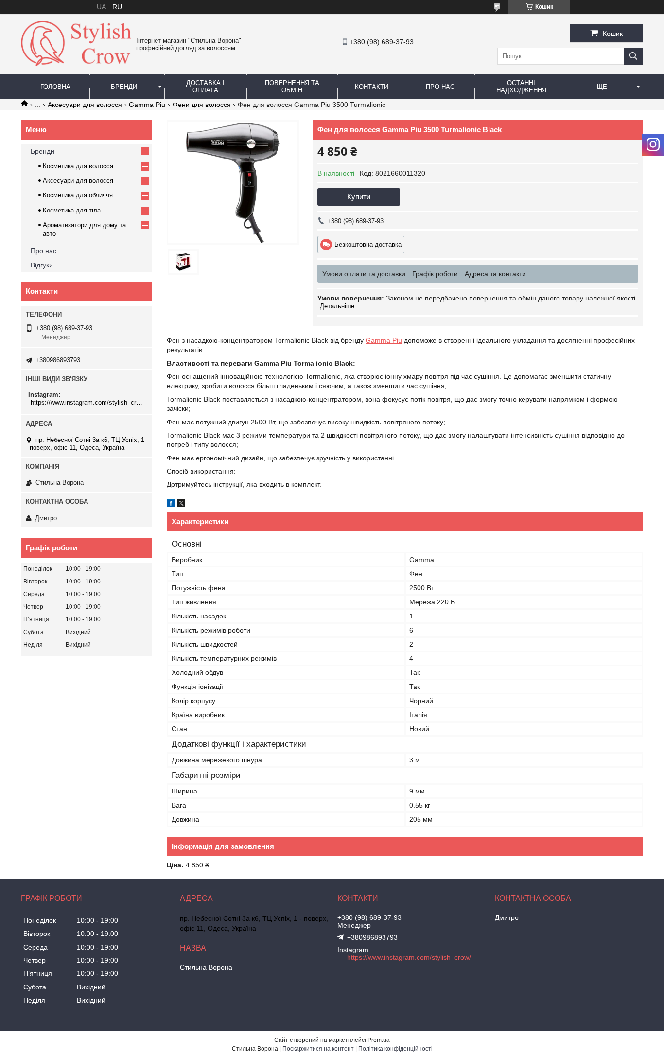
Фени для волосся (202, 104)
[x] (181, 505)
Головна (55, 86)
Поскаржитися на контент (318, 1048)
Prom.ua (378, 1040)
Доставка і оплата (205, 86)
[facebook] (171, 505)
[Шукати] (633, 56)
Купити (358, 197)
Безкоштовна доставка (368, 244)
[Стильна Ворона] (76, 64)
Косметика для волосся (78, 166)
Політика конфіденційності (395, 1048)
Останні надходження (521, 86)
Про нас (440, 86)
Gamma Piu (147, 104)
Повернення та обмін (292, 86)
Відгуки (42, 265)
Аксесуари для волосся (85, 104)
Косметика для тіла (72, 210)
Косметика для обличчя (78, 195)
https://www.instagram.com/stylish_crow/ (88, 402)
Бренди (124, 86)
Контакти (371, 86)
